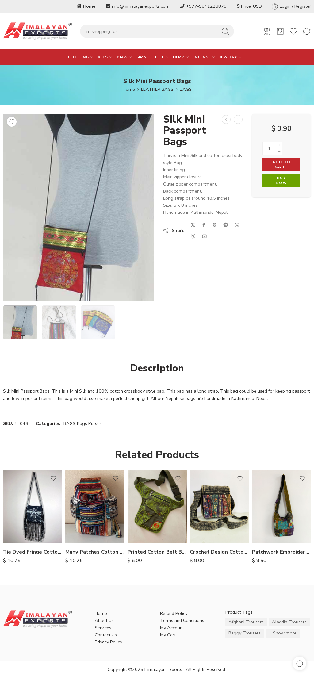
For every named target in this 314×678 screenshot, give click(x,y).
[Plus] (279, 145)
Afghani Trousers (246, 622)
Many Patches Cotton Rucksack (94, 551)
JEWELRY (228, 56)
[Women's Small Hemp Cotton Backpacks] (226, 119)
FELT (159, 56)
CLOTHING (78, 56)
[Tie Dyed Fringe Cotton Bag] (32, 506)
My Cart (168, 635)
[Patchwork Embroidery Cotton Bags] (281, 506)
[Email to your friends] (204, 236)
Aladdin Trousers (289, 622)
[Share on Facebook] (203, 225)
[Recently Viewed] (299, 663)
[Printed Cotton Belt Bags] (157, 506)
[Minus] (279, 151)
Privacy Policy (108, 642)
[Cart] (280, 31)
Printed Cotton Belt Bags (157, 551)
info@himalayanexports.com (141, 6)
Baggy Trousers (244, 633)
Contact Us (106, 635)
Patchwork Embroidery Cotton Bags (281, 551)
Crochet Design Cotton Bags (219, 551)
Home (89, 6)
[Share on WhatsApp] (236, 225)
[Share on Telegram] (225, 224)
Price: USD (251, 6)
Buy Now (281, 180)
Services (103, 628)
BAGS (122, 56)
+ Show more (283, 633)
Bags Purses (89, 423)
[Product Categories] (267, 31)
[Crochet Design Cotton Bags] (219, 506)
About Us (104, 620)
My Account (172, 628)
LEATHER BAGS (157, 89)
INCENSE (201, 56)
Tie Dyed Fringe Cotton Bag (32, 551)
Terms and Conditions (182, 620)
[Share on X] (193, 225)
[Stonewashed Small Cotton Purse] (238, 119)
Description (157, 368)
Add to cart (281, 164)
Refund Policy (173, 613)
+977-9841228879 (206, 6)
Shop (141, 56)
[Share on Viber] (193, 236)
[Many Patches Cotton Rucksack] (94, 506)
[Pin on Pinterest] (214, 224)
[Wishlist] (12, 122)
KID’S (103, 56)
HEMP (178, 56)
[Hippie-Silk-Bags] (78, 207)
